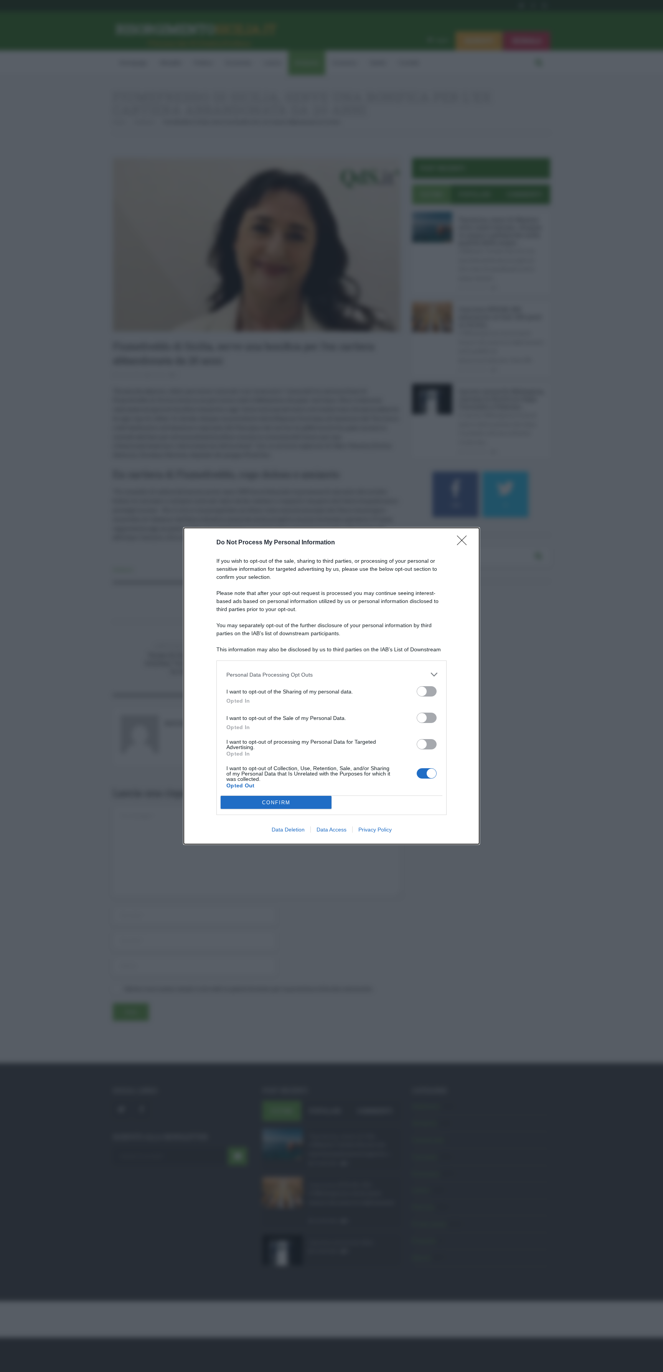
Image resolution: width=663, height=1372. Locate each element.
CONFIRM (276, 802)
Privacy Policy (375, 829)
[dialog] (331, 686)
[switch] (427, 691)
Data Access (331, 829)
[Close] (464, 543)
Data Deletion (288, 829)
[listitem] (331, 674)
